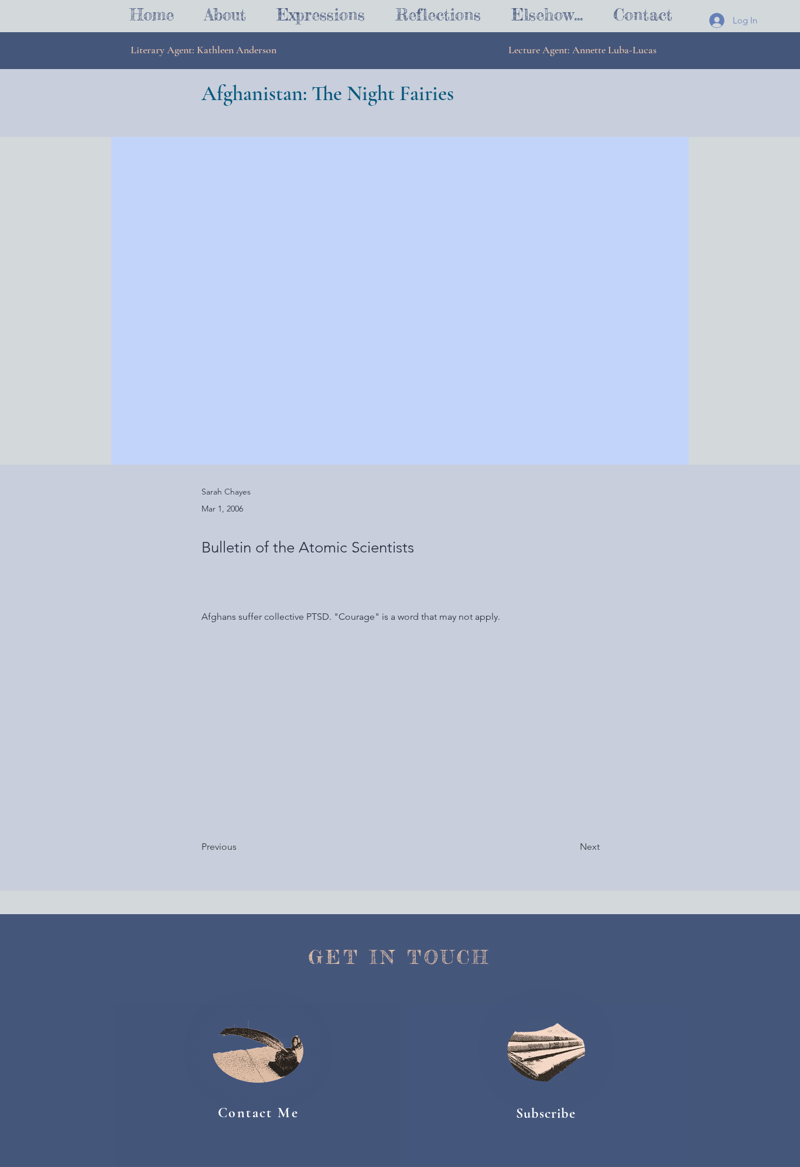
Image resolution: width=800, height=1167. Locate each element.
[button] (320, 15)
